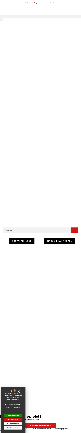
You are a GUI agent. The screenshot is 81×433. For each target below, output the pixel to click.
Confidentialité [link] (13, 428)
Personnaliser (13, 424)
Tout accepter (13, 415)
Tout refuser (13, 419)
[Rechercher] (74, 230)
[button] (40, 16)
